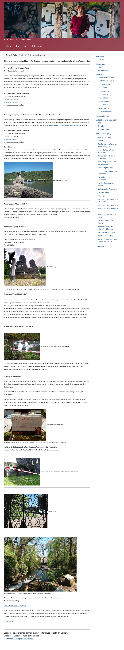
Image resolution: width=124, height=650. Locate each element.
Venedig (101, 196)
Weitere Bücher (103, 108)
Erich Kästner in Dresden (107, 232)
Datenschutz (37, 46)
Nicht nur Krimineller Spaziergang (15, 606)
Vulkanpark (103, 94)
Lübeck (100, 141)
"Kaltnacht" (77, 125)
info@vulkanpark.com (51, 450)
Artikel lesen (8, 621)
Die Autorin (100, 64)
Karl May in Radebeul (105, 236)
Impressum (21, 46)
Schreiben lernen (104, 129)
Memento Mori (103, 192)
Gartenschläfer (105, 101)
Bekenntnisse (103, 70)
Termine (101, 60)
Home (9, 46)
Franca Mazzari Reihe (106, 78)
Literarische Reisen (104, 137)
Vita (99, 67)
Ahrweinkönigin (105, 84)
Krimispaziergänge (104, 133)
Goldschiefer (104, 91)
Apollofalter (103, 105)
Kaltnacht (103, 88)
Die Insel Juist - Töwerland (107, 189)
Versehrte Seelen (105, 111)
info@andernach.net (10, 102)
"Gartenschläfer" (52, 125)
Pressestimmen (102, 116)
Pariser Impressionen (106, 168)
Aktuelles (100, 57)
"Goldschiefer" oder (66, 125)
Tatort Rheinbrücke (106, 81)
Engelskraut (103, 98)
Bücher (99, 75)
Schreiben (101, 126)
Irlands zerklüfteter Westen (108, 205)
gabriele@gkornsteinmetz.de (22, 639)
